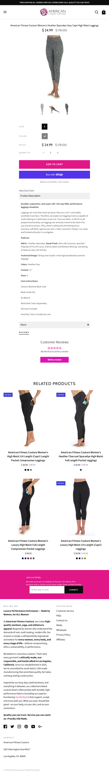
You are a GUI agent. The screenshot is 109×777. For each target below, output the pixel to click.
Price (22, 145)
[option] (54, 67)
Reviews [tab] (24, 332)
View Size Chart (26, 190)
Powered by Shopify (32, 770)
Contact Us (61, 620)
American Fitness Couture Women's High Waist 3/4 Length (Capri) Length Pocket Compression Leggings (28, 456)
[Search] (96, 12)
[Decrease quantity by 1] (43, 153)
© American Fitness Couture (14, 770)
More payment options (54, 181)
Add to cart (54, 164)
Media (59, 625)
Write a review (54, 359)
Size (21, 126)
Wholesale (61, 630)
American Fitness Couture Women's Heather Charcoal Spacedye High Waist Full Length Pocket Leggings (81, 456)
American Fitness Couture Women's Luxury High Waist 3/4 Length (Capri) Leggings (81, 545)
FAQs (58, 615)
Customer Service (65, 611)
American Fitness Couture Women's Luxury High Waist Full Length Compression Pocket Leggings (28, 545)
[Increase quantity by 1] (58, 153)
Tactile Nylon (21, 697)
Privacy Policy (63, 635)
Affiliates (60, 639)
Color (23, 136)
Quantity (25, 152)
